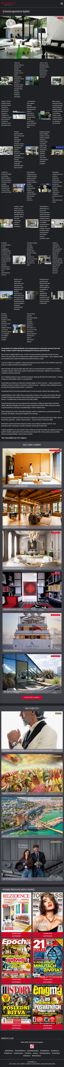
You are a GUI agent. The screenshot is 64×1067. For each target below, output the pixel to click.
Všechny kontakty (36, 1063)
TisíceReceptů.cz (18, 1053)
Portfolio (14, 1063)
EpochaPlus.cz (55, 1050)
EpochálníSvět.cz (44, 1050)
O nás (10, 1063)
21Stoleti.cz (28, 1053)
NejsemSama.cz (36, 1055)
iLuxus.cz (35, 1053)
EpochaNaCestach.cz (33, 1050)
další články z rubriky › (32, 697)
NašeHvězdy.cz (9, 1050)
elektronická (16, 936)
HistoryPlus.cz (56, 1053)
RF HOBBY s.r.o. (33, 1061)
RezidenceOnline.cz (45, 1053)
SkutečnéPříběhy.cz (20, 1050)
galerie (60, 18)
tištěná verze (16, 933)
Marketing (23, 1063)
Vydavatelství (29, 1063)
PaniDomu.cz (26, 1055)
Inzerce (18, 1063)
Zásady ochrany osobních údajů (48, 1063)
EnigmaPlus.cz (8, 1053)
